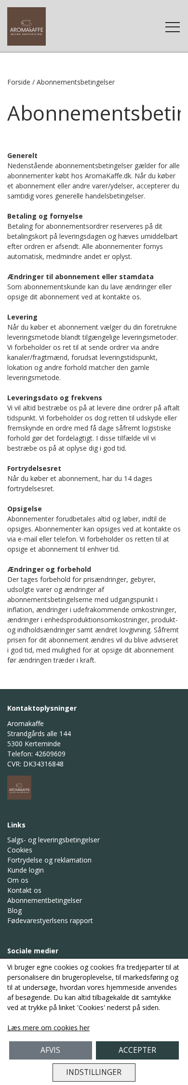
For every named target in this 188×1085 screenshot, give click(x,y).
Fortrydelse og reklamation (49, 859)
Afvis (50, 1050)
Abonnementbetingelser (44, 900)
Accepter (137, 1050)
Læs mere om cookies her (48, 1027)
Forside (18, 81)
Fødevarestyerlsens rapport (50, 920)
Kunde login (25, 870)
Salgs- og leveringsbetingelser (53, 839)
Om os (17, 880)
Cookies (19, 849)
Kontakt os (24, 890)
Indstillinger (93, 1072)
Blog (14, 910)
